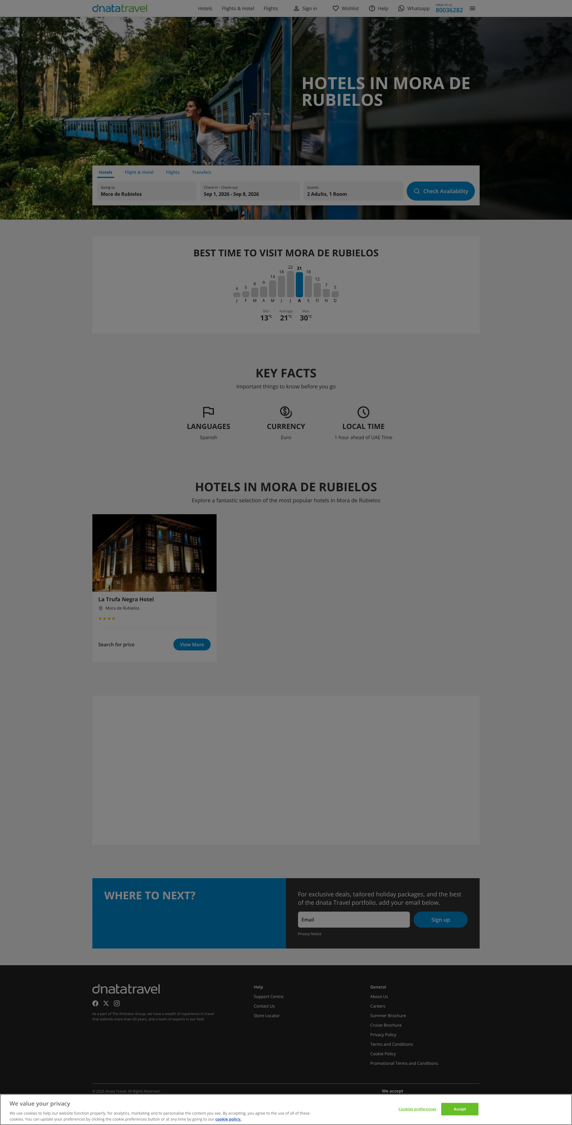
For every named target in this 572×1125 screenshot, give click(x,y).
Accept (460, 1109)
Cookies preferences (417, 1109)
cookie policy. (228, 1118)
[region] (286, 1109)
